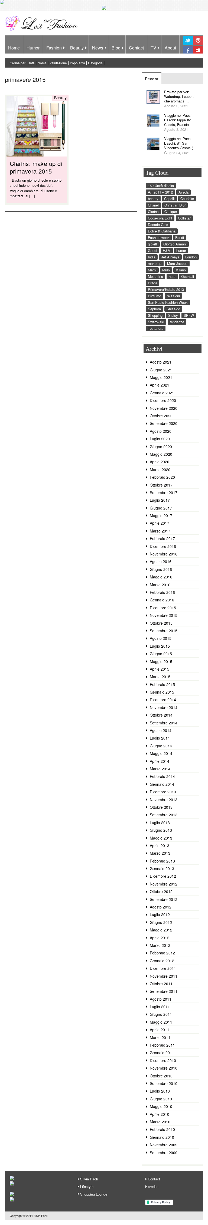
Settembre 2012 (163, 899)
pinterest (198, 44)
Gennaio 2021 (162, 392)
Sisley (173, 315)
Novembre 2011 (163, 976)
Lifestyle (86, 1186)
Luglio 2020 (160, 438)
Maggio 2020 (161, 454)
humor (181, 250)
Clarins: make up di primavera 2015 (36, 167)
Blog (116, 48)
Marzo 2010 (160, 1121)
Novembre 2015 (163, 615)
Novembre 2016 (163, 554)
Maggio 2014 (161, 753)
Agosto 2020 (160, 431)
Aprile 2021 (159, 385)
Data (31, 63)
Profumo (154, 295)
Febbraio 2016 (162, 592)
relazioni (173, 295)
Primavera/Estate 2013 (166, 289)
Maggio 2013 (161, 838)
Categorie (95, 63)
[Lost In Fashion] (42, 30)
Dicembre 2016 (163, 546)
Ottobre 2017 (161, 485)
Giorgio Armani (175, 244)
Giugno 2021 (161, 369)
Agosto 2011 (160, 999)
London (191, 256)
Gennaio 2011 (162, 1052)
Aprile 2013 (159, 845)
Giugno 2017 (161, 508)
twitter (188, 44)
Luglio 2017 (160, 500)
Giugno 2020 (161, 446)
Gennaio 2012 (162, 960)
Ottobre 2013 (161, 807)
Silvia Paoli (89, 1178)
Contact (136, 48)
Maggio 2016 (161, 577)
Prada (152, 282)
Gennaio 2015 (162, 692)
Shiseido (173, 308)
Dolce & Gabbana (162, 231)
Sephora (154, 308)
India (151, 256)
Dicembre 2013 (163, 791)
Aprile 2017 (159, 523)
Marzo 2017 (160, 531)
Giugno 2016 (161, 569)
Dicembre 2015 (163, 607)
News (97, 48)
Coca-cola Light (160, 218)
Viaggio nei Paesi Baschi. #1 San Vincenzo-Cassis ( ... (180, 143)
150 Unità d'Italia (161, 185)
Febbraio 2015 (162, 684)
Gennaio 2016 (162, 599)
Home (14, 48)
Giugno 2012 (161, 922)
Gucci (152, 250)
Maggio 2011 (161, 1022)
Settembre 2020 (163, 423)
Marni (152, 269)
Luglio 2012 (160, 914)
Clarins (153, 211)
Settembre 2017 (163, 492)
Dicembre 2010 (163, 1060)
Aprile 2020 (159, 461)
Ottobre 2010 (161, 1075)
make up (154, 263)
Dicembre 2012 (163, 876)
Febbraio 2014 (162, 776)
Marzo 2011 (160, 1037)
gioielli (153, 244)
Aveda (183, 192)
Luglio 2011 (160, 1006)
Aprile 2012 (159, 937)
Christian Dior (175, 205)
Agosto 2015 (160, 638)
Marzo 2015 (160, 676)
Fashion (54, 48)
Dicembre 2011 (163, 968)
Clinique (170, 211)
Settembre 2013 (163, 814)
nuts (172, 276)
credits (153, 1186)
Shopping (155, 315)
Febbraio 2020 (162, 477)
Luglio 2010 (160, 1091)
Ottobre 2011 (161, 983)
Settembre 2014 (163, 722)
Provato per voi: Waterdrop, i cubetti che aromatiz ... (179, 96)
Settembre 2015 (163, 630)
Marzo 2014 (160, 768)
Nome (42, 63)
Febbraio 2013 (162, 861)
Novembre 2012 (163, 884)
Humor (33, 48)
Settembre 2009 (163, 1152)
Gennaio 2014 (162, 784)
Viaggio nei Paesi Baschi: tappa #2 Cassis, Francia (177, 120)
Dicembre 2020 (163, 400)
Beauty (77, 48)
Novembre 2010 (163, 1068)
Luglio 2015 (160, 646)
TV (153, 48)
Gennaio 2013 (162, 868)
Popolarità (77, 63)
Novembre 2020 (163, 408)
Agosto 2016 (160, 561)
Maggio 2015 (161, 661)
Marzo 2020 (160, 469)
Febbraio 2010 (162, 1129)
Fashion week (159, 237)
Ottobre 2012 (161, 891)
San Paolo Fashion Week (168, 302)
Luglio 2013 (160, 822)
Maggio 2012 (161, 930)
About (170, 48)
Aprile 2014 (159, 761)
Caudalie (187, 198)
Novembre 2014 (163, 707)
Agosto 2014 (160, 730)
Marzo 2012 (160, 945)
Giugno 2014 (161, 745)
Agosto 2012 (160, 907)
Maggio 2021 (161, 377)
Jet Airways (170, 256)
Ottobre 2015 (161, 623)
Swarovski (156, 321)
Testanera (155, 328)
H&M (167, 250)
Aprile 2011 (159, 1029)
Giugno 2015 (161, 653)
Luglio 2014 (160, 738)
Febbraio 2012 (162, 953)
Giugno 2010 (161, 1098)
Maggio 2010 (161, 1106)
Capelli (169, 198)
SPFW (189, 315)
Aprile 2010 (159, 1114)
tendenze (177, 321)
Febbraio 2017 (162, 538)
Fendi (179, 237)
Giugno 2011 (161, 1014)
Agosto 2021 (160, 362)
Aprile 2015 (159, 669)
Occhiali (187, 276)
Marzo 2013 (160, 853)
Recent (151, 78)
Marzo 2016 (160, 584)
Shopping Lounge (93, 1194)
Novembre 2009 (163, 1144)
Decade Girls (158, 224)
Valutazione (58, 63)
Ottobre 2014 (161, 715)
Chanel (153, 205)
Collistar (184, 218)
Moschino (155, 276)
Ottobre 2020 (161, 415)
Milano (181, 269)
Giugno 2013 (161, 830)
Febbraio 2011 (162, 1045)
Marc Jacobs (177, 263)
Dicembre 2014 (163, 699)
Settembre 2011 (163, 991)
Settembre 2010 (163, 1083)
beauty (153, 198)
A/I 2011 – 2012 (160, 192)
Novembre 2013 (163, 799)
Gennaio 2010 (162, 1137)
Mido (166, 269)
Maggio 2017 (161, 515)
